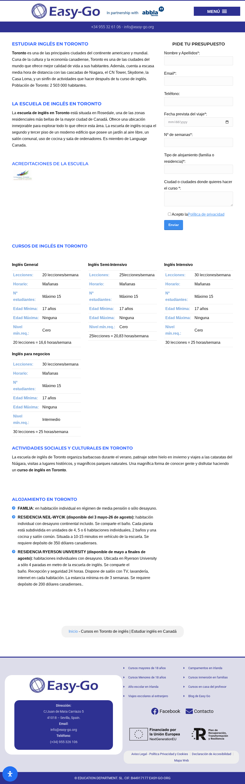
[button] (217, 11)
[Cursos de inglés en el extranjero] (65, 11)
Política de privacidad (206, 214)
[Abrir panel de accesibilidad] (10, 774)
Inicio (73, 631)
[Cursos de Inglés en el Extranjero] (63, 685)
